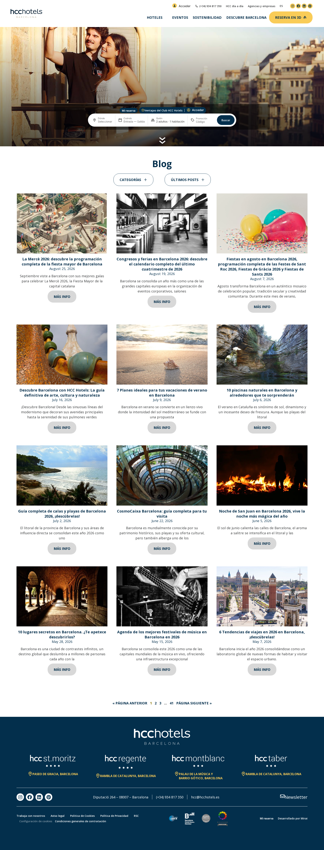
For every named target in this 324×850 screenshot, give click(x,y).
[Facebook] (298, 6)
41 (171, 703)
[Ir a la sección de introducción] (162, 140)
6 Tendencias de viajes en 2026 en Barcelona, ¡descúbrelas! (262, 634)
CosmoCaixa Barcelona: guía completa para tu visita (162, 514)
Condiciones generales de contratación (80, 821)
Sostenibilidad (207, 17)
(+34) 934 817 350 (169, 797)
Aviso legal (57, 816)
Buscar (225, 120)
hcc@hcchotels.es (205, 797)
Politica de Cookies (82, 816)
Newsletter (296, 797)
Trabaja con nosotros (30, 816)
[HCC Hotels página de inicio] (26, 13)
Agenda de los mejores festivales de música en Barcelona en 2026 (162, 634)
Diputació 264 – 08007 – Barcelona (120, 797)
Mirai (304, 818)
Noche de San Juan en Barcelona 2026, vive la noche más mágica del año (262, 514)
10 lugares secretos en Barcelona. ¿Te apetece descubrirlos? (62, 634)
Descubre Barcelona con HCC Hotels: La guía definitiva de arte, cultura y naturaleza (62, 393)
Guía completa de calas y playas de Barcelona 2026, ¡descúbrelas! (62, 514)
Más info (62, 296)
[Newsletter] (282, 796)
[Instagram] (292, 6)
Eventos (180, 17)
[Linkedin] (304, 6)
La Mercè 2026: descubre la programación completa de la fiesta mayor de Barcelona (62, 261)
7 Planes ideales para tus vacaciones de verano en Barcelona (162, 393)
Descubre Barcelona (246, 17)
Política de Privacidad (114, 816)
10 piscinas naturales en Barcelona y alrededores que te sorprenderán (262, 393)
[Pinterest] (310, 6)
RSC (136, 816)
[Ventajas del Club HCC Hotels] (142, 110)
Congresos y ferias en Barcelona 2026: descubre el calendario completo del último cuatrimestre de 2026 (162, 264)
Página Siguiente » (194, 703)
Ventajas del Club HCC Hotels (163, 110)
